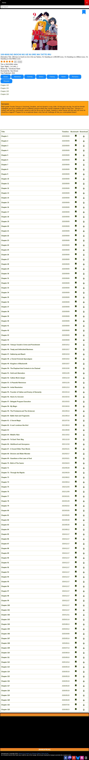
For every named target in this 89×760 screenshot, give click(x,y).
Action (5, 77)
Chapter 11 (5, 183)
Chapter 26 (5, 255)
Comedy (30, 77)
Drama (41, 77)
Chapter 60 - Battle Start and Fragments (15, 416)
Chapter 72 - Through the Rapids (13, 472)
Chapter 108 (5, 643)
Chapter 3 (4, 146)
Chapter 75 (5, 487)
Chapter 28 (5, 264)
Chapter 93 (5, 572)
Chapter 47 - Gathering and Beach (13, 354)
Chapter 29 (5, 269)
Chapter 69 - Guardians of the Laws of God (16, 458)
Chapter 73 (5, 477)
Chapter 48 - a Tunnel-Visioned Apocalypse (16, 359)
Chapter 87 (5, 544)
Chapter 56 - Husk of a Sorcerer (12, 397)
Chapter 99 (5, 600)
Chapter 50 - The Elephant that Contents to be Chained (20, 368)
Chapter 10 (5, 179)
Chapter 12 (5, 188)
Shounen (6, 81)
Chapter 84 (5, 529)
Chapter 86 (5, 539)
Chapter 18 (5, 217)
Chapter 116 (5, 681)
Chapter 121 (5, 88)
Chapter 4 (4, 150)
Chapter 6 (4, 160)
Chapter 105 (5, 629)
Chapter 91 (5, 563)
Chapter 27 (5, 259)
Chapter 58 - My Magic (9, 406)
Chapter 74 (5, 482)
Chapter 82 (5, 520)
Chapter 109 (5, 648)
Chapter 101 (5, 610)
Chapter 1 (4, 136)
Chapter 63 (5, 430)
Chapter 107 (5, 638)
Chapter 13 (5, 193)
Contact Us (28, 753)
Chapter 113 (5, 667)
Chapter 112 (5, 662)
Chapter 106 (5, 634)
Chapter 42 (5, 330)
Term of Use (44, 753)
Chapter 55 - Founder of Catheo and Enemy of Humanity (21, 392)
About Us (21, 753)
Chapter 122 (5, 85)
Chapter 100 (5, 605)
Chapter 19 (5, 221)
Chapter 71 (5, 468)
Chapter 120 (5, 91)
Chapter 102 (5, 615)
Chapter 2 (4, 141)
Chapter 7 (4, 164)
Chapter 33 (5, 288)
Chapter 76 (5, 491)
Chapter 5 (4, 155)
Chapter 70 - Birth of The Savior (12, 463)
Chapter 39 (5, 316)
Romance (75, 77)
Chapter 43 (5, 335)
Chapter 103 (5, 619)
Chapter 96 (5, 586)
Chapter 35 (5, 297)
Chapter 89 (5, 553)
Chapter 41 (5, 326)
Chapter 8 (4, 169)
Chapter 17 (5, 212)
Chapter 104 (5, 624)
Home (4, 2)
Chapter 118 (5, 690)
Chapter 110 (5, 653)
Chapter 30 (5, 273)
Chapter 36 (5, 302)
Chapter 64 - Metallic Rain (10, 435)
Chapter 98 (5, 596)
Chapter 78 (5, 501)
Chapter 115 (5, 676)
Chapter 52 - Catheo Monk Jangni (13, 378)
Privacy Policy (36, 753)
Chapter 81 (5, 515)
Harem (63, 77)
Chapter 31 (5, 278)
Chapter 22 (5, 236)
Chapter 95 (5, 581)
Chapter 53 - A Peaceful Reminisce (13, 382)
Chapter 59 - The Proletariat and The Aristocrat (18, 411)
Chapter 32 (5, 283)
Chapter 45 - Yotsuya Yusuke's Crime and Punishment (20, 345)
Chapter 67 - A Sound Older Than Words (15, 449)
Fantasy (52, 77)
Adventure (17, 77)
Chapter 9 (4, 174)
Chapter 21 (5, 231)
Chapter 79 (5, 506)
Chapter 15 (5, 202)
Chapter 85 (5, 534)
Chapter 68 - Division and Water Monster (15, 454)
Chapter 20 (5, 226)
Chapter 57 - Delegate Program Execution (16, 401)
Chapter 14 (5, 198)
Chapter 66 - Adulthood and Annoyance (15, 444)
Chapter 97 (5, 591)
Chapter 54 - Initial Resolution (12, 387)
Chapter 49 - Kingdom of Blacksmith (14, 364)
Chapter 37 (5, 307)
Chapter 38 (5, 311)
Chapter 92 (5, 567)
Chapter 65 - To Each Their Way (12, 439)
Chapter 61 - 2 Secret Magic (11, 420)
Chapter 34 (5, 292)
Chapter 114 (5, 672)
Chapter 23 (5, 240)
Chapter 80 (5, 510)
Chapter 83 (5, 525)
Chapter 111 (5, 657)
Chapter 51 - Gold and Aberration (13, 373)
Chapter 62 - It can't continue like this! (14, 425)
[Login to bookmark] (84, 12)
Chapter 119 (5, 94)
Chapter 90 (5, 558)
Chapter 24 (5, 245)
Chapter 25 (5, 250)
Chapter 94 (5, 577)
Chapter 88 (5, 548)
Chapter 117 (5, 686)
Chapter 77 (5, 496)
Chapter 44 (5, 340)
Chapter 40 (5, 321)
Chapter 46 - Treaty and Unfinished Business (17, 349)
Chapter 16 (5, 207)
